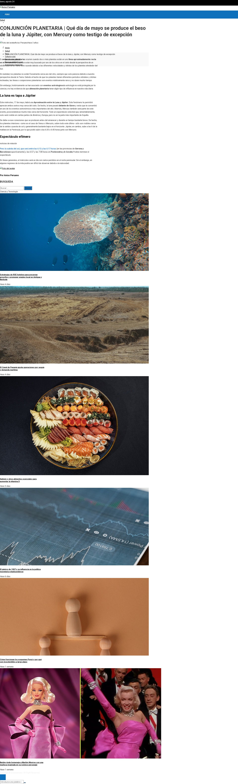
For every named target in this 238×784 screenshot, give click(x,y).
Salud (2, 20)
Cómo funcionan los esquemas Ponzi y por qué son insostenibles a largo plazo (21, 660)
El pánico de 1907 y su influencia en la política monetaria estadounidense (20, 570)
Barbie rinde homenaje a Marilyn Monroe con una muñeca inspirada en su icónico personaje (21, 763)
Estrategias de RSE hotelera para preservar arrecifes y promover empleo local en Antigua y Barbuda (21, 277)
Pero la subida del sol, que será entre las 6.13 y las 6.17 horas (28, 148)
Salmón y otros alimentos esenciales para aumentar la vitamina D (18, 480)
